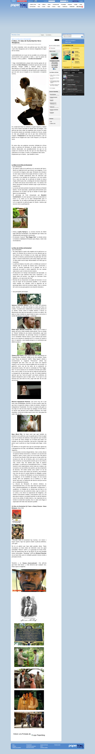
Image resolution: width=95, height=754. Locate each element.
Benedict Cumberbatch (54, 109)
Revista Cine (16, 35)
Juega (69, 77)
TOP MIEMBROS (75, 48)
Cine (51, 121)
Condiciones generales (31, 746)
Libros (49, 4)
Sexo (39, 6)
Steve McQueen (53, 94)
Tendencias (65, 6)
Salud (49, 6)
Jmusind (76, 54)
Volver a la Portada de (22, 734)
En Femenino (32, 6)
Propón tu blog (68, 42)
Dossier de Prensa (44, 744)
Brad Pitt (51, 100)
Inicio (14, 1)
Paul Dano (52, 112)
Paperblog (19, 5)
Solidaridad (72, 6)
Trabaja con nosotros (16, 747)
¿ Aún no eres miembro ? (70, 40)
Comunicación (56, 4)
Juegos (42, 34)
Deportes (70, 4)
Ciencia (53, 6)
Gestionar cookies (44, 747)
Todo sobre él (67, 67)
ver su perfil (55, 65)
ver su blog (54, 67)
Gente (81, 4)
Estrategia (80, 72)
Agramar (76, 58)
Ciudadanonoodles (30, 44)
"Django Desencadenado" (29, 563)
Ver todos (53, 88)
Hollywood (52, 106)
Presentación (29, 744)
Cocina (43, 6)
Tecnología (63, 4)
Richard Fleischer (53, 102)
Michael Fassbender (53, 97)
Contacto (14, 746)
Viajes (59, 6)
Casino (73, 72)
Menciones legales (30, 747)
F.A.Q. (41, 746)
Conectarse (75, 1)
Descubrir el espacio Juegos (70, 94)
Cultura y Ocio (52, 123)
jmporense (77, 61)
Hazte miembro (77, 67)
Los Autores (48, 34)
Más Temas (79, 6)
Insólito (75, 4)
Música (44, 4)
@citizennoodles (37, 44)
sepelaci (76, 51)
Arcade (65, 72)
